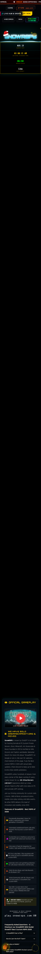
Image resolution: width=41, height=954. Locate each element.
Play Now (26, 13)
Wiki (20, 19)
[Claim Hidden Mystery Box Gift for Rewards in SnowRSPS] (5, 947)
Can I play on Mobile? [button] (12, 944)
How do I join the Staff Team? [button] (15, 939)
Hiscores (8, 19)
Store (25, 8)
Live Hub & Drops (12, 13)
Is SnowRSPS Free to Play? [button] (14, 933)
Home (10, 8)
